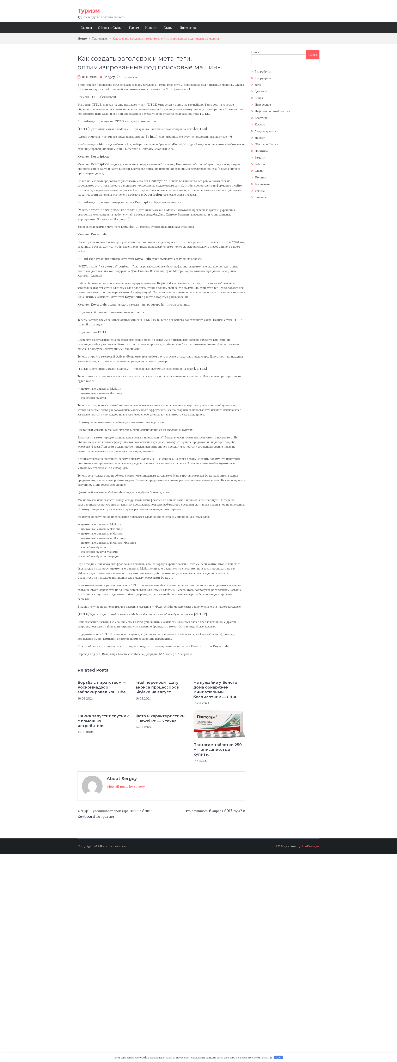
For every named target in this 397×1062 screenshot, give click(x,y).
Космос (260, 124)
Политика (261, 151)
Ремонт (260, 157)
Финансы (261, 197)
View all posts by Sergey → (128, 787)
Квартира (261, 118)
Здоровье (261, 91)
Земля (259, 98)
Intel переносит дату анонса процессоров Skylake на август (157, 687)
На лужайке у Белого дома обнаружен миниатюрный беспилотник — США (215, 689)
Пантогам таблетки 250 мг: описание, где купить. (217, 750)
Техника (260, 177)
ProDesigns (310, 846)
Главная (86, 28)
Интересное (188, 28)
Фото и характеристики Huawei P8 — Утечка (160, 718)
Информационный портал (272, 111)
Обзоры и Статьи (110, 28)
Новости (151, 28)
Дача (258, 85)
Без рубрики (263, 71)
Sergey (109, 77)
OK (278, 1057)
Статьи (168, 28)
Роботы (260, 164)
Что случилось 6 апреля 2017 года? (213, 811)
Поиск (255, 52)
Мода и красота (265, 131)
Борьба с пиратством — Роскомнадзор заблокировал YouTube (102, 687)
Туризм (89, 10)
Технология (130, 77)
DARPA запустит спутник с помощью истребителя (103, 721)
